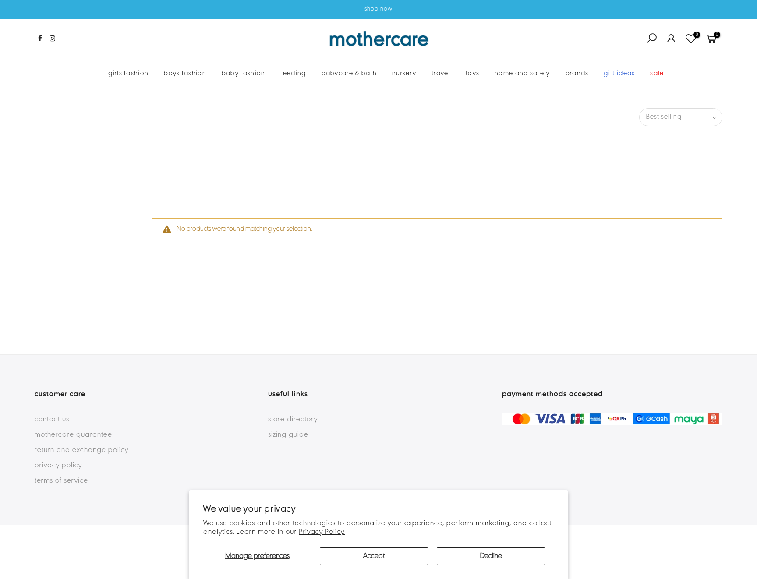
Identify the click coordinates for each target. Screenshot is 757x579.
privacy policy (58, 465)
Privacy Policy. (322, 532)
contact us (52, 419)
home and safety (522, 74)
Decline (491, 556)
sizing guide (288, 434)
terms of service (61, 480)
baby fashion (243, 74)
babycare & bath (349, 74)
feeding (293, 74)
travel (441, 74)
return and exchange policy (81, 450)
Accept (374, 556)
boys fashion (185, 74)
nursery (404, 74)
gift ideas (619, 74)
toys (472, 74)
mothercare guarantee (73, 434)
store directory (293, 419)
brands (577, 74)
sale (657, 74)
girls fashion (128, 74)
